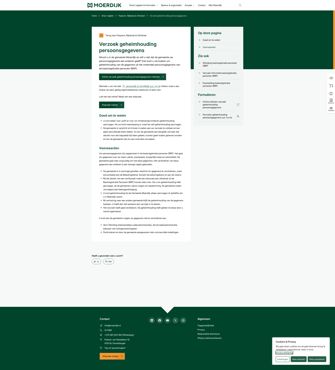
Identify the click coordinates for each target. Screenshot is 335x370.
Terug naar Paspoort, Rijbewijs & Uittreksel (125, 35)
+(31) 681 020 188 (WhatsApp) (119, 334)
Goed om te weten (211, 39)
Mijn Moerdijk (215, 5)
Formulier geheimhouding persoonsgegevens (217, 116)
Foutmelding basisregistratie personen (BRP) (216, 84)
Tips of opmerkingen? (114, 347)
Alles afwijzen (298, 359)
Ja (98, 261)
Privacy (201, 329)
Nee (110, 261)
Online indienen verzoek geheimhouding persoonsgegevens (217, 104)
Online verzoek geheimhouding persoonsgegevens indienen (131, 76)
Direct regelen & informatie (142, 5)
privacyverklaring (284, 352)
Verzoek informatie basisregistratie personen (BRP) (219, 74)
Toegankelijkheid (205, 325)
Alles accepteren (317, 359)
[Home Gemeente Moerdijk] (104, 5)
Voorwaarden (209, 47)
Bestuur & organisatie (171, 5)
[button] (331, 78)
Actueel (188, 5)
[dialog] (301, 351)
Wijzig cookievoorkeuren (209, 337)
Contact (202, 5)
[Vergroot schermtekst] (331, 86)
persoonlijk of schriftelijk (143, 86)
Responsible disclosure (208, 333)
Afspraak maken (110, 104)
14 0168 (108, 330)
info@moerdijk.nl (112, 325)
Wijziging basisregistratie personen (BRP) (220, 64)
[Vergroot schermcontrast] (331, 94)
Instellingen (282, 359)
